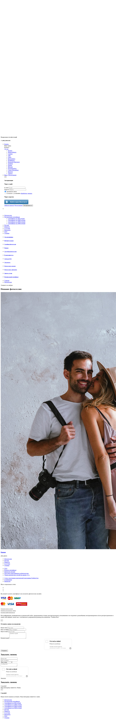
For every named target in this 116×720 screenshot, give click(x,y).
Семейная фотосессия (10, 244)
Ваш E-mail (4, 631)
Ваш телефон (5, 629)
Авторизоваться (27, 205)
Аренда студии (8, 273)
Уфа (9, 155)
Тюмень (10, 163)
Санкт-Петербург (13, 170)
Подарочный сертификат (12, 217)
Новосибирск (12, 152)
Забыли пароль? (9, 205)
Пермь (10, 165)
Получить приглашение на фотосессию (16, 573)
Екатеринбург (12, 168)
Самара (10, 154)
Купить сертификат (10, 570)
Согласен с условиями (19, 193)
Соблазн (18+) (8, 259)
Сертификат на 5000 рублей (16, 223)
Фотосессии (8, 215)
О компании (8, 579)
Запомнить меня (11, 191)
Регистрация (18, 205)
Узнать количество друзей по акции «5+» (17, 575)
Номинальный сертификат (11, 277)
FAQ (5, 231)
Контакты (7, 230)
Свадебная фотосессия (10, 251)
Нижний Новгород (14, 162)
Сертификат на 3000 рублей (16, 222)
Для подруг (7, 262)
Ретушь (6, 225)
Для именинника (8, 237)
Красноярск (11, 159)
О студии (7, 228)
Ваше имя (4, 627)
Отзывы (6, 233)
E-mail (6, 187)
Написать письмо (9, 572)
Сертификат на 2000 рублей (16, 220)
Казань (6, 144)
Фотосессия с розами (9, 266)
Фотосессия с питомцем (10, 269)
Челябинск (11, 160)
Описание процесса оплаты (7, 608)
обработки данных (26, 193)
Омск (9, 157)
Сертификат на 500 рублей (16, 218)
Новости (7, 227)
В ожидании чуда (8, 255)
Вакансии (7, 581)
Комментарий (5, 638)
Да (5, 149)
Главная (6, 280)
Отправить (4, 650)
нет (7, 149)
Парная (6, 248)
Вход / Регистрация (10, 175)
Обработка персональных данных (8, 610)
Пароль (6, 189)
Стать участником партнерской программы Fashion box (21, 578)
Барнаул (10, 172)
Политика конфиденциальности (8, 612)
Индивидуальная (9, 240)
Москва (10, 167)
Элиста (10, 173)
